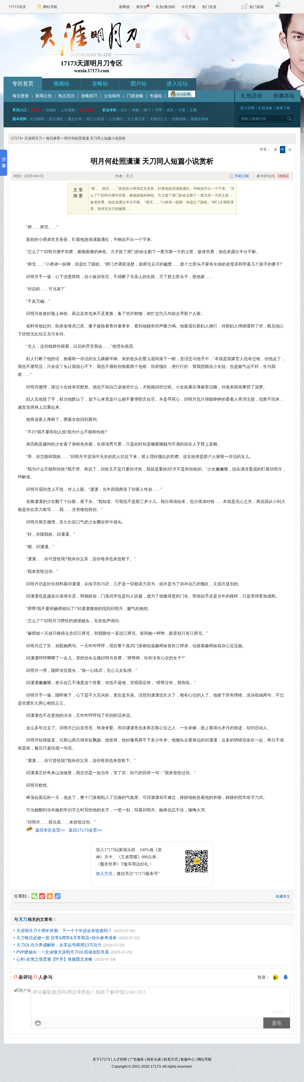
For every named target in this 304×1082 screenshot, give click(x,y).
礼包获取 (37, 119)
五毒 (193, 110)
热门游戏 (256, 6)
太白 (123, 110)
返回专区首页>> (50, 830)
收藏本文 (283, 896)
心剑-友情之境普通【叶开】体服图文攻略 (54, 959)
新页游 (141, 6)
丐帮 (158, 110)
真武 (170, 110)
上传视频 (68, 110)
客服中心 (187, 1059)
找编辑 (50, 110)
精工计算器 (95, 119)
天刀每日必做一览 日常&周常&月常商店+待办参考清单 (66, 937)
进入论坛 (177, 84)
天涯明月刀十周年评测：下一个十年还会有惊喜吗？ (64, 930)
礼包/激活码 (165, 6)
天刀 (23, 919)
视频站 (61, 84)
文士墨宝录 (136, 119)
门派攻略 (135, 96)
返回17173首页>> (85, 830)
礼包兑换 (265, 108)
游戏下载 (283, 108)
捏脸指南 (179, 119)
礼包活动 (251, 96)
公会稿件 (112, 96)
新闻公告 (43, 96)
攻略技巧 (89, 96)
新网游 (124, 6)
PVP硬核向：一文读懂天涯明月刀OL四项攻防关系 (62, 952)
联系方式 (171, 1059)
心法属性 (116, 119)
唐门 (147, 110)
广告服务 (137, 1059)
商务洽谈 (154, 1059)
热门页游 (209, 6)
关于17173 (101, 1059)
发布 (276, 1022)
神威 (135, 110)
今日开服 (188, 6)
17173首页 (17, 6)
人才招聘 (120, 1059)
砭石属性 (56, 119)
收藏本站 (284, 96)
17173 (16, 138)
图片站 (139, 84)
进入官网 (247, 108)
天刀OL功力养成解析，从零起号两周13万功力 (59, 945)
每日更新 (20, 96)
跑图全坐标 (199, 119)
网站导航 (50, 6)
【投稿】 (283, 176)
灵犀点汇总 (158, 119)
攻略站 (100, 84)
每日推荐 (53, 138)
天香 (181, 110)
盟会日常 (75, 119)
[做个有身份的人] (275, 978)
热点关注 (66, 96)
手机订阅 (242, 176)
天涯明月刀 (33, 138)
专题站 (156, 96)
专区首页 (23, 84)
